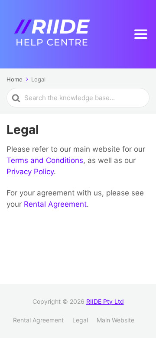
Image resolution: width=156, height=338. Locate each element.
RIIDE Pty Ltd (105, 301)
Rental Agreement (55, 204)
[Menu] (140, 34)
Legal (80, 320)
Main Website (115, 320)
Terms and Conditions (44, 160)
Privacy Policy (30, 171)
